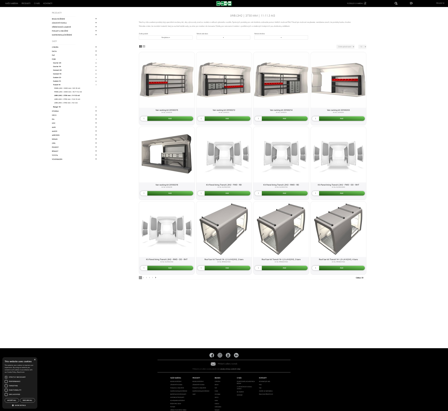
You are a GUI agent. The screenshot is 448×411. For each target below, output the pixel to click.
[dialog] (19, 383)
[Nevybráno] (223, 37)
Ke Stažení (240, 392)
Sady (194, 394)
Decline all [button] (27, 400)
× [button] (35, 360)
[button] (20, 405)
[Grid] (140, 46)
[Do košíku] (170, 118)
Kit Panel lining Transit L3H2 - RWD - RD (281, 185)
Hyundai (217, 394)
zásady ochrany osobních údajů (230, 369)
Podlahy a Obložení (199, 388)
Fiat (216, 388)
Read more (21, 372)
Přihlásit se (440, 3)
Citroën (217, 381)
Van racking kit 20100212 (224, 110)
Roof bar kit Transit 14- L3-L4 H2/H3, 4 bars (338, 259)
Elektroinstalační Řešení (178, 391)
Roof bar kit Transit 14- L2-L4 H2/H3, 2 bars (224, 259)
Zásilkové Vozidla (176, 384)
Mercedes (218, 407)
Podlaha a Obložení (177, 388)
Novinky (240, 395)
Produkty (26, 3)
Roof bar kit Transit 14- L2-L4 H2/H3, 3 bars (281, 259)
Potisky (172, 407)
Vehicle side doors (202, 34)
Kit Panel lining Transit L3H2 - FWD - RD (224, 185)
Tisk (260, 388)
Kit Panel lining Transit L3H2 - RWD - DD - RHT (166, 259)
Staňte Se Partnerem (266, 391)
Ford (216, 391)
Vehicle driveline (259, 34)
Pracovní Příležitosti (266, 394)
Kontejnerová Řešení (177, 400)
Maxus (217, 403)
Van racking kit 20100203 (338, 110)
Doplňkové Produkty (177, 397)
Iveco (217, 397)
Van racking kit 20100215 (167, 110)
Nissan (217, 410)
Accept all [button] (11, 400)
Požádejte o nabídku (355, 3)
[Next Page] (155, 277)
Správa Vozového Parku (178, 410)
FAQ (260, 384)
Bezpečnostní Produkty (178, 394)
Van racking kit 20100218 (167, 185)
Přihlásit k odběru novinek (227, 364)
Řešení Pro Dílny (175, 403)
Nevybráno (165, 37)
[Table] (144, 46)
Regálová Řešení (175, 381)
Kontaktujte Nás (264, 381)
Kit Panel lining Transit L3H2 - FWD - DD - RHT (338, 185)
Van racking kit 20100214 (281, 110)
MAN (216, 400)
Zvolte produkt (143, 34)
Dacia (216, 384)
